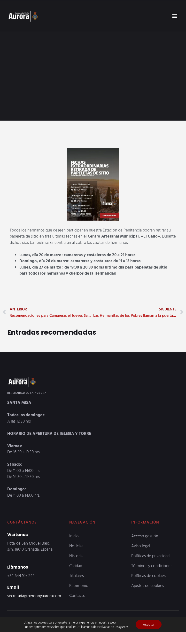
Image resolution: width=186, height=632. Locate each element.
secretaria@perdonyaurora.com (34, 596)
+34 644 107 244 (21, 575)
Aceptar (148, 624)
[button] (175, 16)
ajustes (123, 626)
